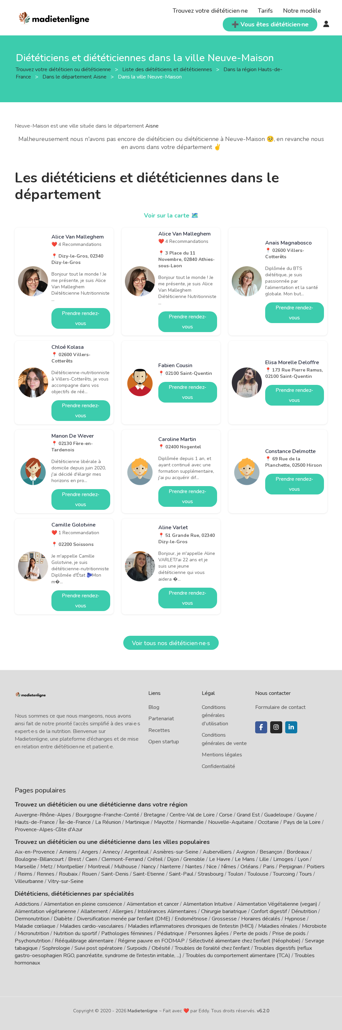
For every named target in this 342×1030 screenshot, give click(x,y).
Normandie (191, 822)
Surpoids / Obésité (148, 948)
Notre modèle (302, 11)
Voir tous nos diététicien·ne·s (171, 643)
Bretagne (154, 815)
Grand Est (248, 815)
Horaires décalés (260, 918)
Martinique (137, 822)
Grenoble (194, 859)
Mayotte (164, 822)
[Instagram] (276, 727)
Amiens (68, 852)
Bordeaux (298, 852)
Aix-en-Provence (35, 852)
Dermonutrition (33, 918)
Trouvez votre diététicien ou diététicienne (64, 69)
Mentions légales (222, 754)
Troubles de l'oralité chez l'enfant (212, 948)
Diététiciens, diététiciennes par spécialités (74, 894)
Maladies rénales (278, 926)
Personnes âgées (208, 933)
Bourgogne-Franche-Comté (107, 815)
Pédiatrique (170, 933)
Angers (89, 852)
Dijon (173, 859)
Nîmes (228, 866)
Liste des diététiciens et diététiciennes (167, 69)
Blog (153, 707)
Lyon (303, 859)
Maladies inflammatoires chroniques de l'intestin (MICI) (191, 926)
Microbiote (314, 926)
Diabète (63, 918)
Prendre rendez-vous (81, 318)
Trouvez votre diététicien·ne (210, 11)
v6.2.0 (263, 1011)
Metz (46, 866)
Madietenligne (143, 1011)
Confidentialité (218, 766)
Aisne (152, 126)
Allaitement (94, 911)
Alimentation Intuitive (207, 904)
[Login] (326, 24)
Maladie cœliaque (35, 926)
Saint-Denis (115, 874)
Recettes (159, 730)
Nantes (193, 866)
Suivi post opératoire (98, 948)
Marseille (25, 866)
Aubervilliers (217, 852)
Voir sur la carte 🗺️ (171, 215)
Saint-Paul (181, 874)
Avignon (245, 852)
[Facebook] (261, 727)
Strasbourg (210, 874)
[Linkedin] (291, 727)
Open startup (163, 741)
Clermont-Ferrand (122, 859)
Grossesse (224, 918)
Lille (264, 859)
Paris (269, 866)
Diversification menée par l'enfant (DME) (124, 918)
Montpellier (70, 866)
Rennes (45, 874)
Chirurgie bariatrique (224, 911)
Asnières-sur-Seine (175, 852)
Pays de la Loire (302, 822)
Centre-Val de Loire (192, 815)
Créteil (155, 859)
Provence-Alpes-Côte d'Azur (48, 829)
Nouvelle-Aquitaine (230, 822)
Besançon (271, 852)
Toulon (235, 874)
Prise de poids (289, 933)
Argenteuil (136, 852)
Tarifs (265, 11)
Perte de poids (250, 933)
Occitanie (268, 822)
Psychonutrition (32, 940)
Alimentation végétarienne (45, 911)
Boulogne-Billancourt (39, 859)
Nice (211, 866)
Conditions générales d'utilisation (215, 715)
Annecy (111, 852)
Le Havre (219, 859)
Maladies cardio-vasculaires (92, 926)
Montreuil (99, 866)
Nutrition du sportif (75, 933)
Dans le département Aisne (75, 77)
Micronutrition (33, 933)
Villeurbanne (29, 881)
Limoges (283, 859)
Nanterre (170, 866)
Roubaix (68, 874)
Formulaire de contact (280, 707)
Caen (91, 859)
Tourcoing (284, 874)
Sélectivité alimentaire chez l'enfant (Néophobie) (245, 940)
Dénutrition (304, 911)
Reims (25, 874)
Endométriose (191, 918)
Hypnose (295, 918)
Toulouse (258, 874)
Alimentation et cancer (153, 904)
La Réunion (108, 822)
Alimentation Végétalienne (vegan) (277, 904)
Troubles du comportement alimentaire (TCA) (238, 955)
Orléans (249, 866)
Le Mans (245, 859)
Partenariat (161, 718)
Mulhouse (125, 866)
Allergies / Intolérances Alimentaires (154, 911)
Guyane (305, 815)
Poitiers (316, 866)
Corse (225, 815)
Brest (74, 859)
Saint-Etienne (149, 874)
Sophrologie (56, 948)
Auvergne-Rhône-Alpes (43, 815)
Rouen (89, 874)
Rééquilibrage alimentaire (84, 940)
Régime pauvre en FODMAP (151, 940)
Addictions (27, 904)
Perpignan (290, 866)
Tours (305, 874)
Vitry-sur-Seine (65, 881)
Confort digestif (269, 911)
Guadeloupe (278, 815)
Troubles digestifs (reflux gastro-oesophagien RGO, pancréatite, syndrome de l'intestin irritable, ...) (163, 951)
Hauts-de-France (35, 822)
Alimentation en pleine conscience (83, 904)
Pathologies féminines (127, 933)
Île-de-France (75, 822)
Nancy (148, 866)
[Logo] (54, 17)
